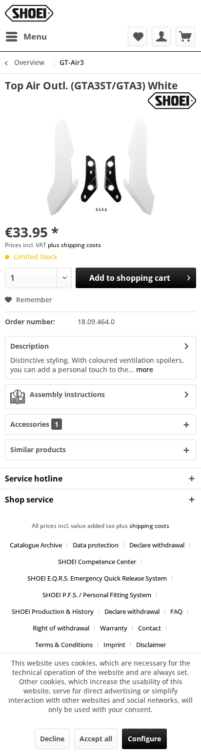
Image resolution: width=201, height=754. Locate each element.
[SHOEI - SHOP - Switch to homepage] (29, 13)
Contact (149, 628)
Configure (144, 738)
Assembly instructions (67, 394)
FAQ (176, 611)
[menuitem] (26, 36)
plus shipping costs (74, 245)
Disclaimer (151, 644)
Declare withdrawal (156, 545)
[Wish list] (137, 36)
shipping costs (149, 526)
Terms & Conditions (64, 644)
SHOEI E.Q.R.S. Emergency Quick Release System (97, 578)
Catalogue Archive (36, 545)
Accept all (96, 738)
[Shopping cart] (185, 36)
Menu (35, 36)
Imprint (114, 644)
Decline (52, 738)
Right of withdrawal (61, 628)
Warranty (113, 628)
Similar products (38, 449)
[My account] (161, 36)
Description (29, 346)
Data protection (96, 545)
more (143, 369)
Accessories (34, 424)
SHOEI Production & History (53, 611)
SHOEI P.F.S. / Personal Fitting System (96, 594)
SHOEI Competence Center (97, 561)
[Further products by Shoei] (172, 100)
